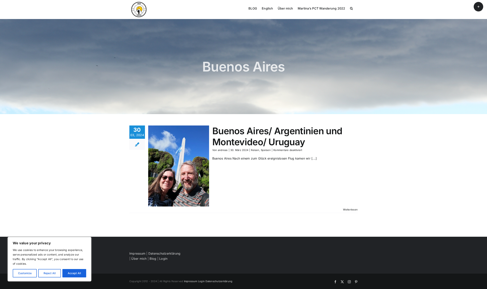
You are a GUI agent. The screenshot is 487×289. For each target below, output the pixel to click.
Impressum (137, 253)
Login (163, 258)
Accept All (74, 273)
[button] (351, 8)
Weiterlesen (350, 209)
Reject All (50, 273)
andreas (223, 150)
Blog (153, 258)
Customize (25, 273)
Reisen (255, 150)
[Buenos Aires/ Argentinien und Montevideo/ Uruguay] (178, 165)
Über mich (138, 258)
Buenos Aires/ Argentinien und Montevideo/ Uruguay (277, 136)
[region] (49, 259)
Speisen (266, 150)
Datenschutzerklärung (164, 253)
